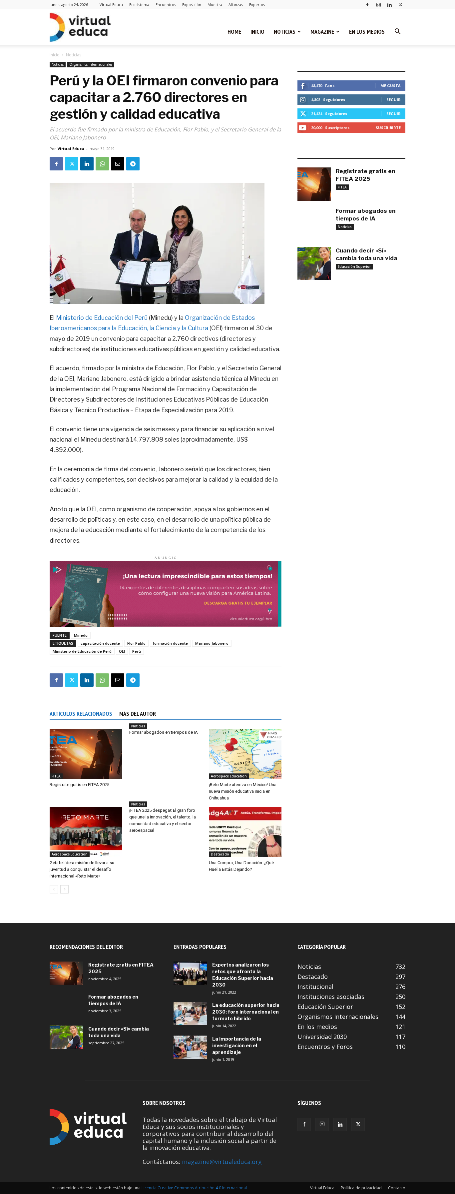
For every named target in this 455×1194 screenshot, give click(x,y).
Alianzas (235, 4)
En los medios (367, 31)
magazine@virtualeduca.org (222, 1162)
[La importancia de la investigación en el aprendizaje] (190, 1047)
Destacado (220, 854)
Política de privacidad (361, 1188)
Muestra (215, 4)
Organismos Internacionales (90, 64)
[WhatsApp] (102, 163)
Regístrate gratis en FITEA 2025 (79, 784)
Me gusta (390, 85)
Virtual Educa (111, 4)
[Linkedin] (389, 4)
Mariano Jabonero (211, 643)
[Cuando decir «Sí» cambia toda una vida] (314, 263)
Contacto (396, 1188)
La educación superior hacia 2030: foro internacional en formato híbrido (245, 1011)
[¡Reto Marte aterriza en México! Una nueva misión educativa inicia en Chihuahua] (245, 754)
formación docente (170, 643)
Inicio (257, 31)
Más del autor (137, 713)
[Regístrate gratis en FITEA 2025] (86, 754)
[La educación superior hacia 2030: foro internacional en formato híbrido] (190, 1013)
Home (234, 31)
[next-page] (64, 889)
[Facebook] (367, 4)
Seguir (393, 99)
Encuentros (166, 4)
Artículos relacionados (81, 713)
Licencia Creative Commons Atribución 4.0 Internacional (194, 1188)
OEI (122, 651)
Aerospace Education (229, 776)
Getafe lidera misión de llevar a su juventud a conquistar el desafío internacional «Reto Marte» (82, 869)
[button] (397, 32)
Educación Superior (354, 266)
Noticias (284, 31)
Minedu (81, 635)
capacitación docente (100, 643)
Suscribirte (388, 127)
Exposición (191, 4)
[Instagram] (378, 4)
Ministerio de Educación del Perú (102, 317)
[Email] (117, 163)
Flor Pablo (136, 643)
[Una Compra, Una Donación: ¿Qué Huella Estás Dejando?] (245, 832)
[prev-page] (54, 889)
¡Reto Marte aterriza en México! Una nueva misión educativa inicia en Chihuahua (242, 791)
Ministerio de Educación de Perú (82, 651)
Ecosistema (139, 4)
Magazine (322, 31)
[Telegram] (133, 163)
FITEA (56, 776)
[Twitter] (400, 4)
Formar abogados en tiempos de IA (163, 732)
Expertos (257, 4)
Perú (136, 651)
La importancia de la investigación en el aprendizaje (236, 1045)
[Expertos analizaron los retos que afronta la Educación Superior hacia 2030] (190, 973)
